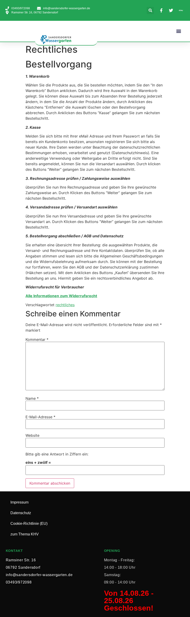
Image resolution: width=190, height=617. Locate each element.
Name (32, 398)
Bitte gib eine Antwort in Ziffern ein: (56, 454)
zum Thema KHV (24, 534)
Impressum (19, 502)
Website (32, 435)
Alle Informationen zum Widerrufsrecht (61, 295)
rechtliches (65, 304)
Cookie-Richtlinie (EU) (29, 523)
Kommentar (36, 339)
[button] (150, 10)
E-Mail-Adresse (40, 417)
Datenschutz (20, 513)
